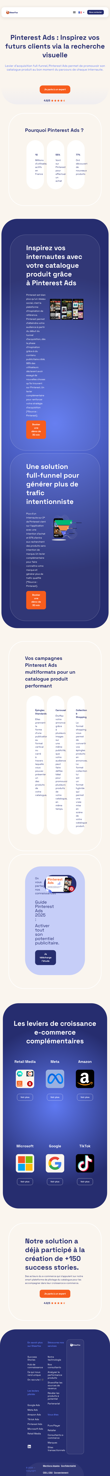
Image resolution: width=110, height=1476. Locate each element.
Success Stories (32, 1358)
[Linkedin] (29, 1446)
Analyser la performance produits (55, 1375)
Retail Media (34, 1433)
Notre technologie (54, 1358)
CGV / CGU (48, 1472)
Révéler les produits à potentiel (53, 1396)
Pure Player (54, 1425)
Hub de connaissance (35, 1366)
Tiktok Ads (33, 1419)
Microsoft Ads (35, 1428)
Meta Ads (33, 1409)
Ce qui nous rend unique (34, 1373)
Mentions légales (51, 1466)
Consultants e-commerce (56, 1436)
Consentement (61, 1472)
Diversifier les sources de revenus (55, 1385)
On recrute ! (34, 1379)
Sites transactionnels (56, 1449)
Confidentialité (68, 1466)
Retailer (52, 1430)
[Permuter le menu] (74, 12)
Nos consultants (54, 1366)
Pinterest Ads (35, 1424)
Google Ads (34, 1405)
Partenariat (54, 1403)
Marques (52, 1442)
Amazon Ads (34, 1414)
